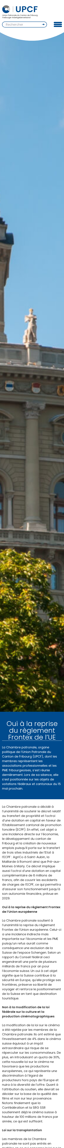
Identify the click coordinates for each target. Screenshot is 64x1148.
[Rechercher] (43, 24)
